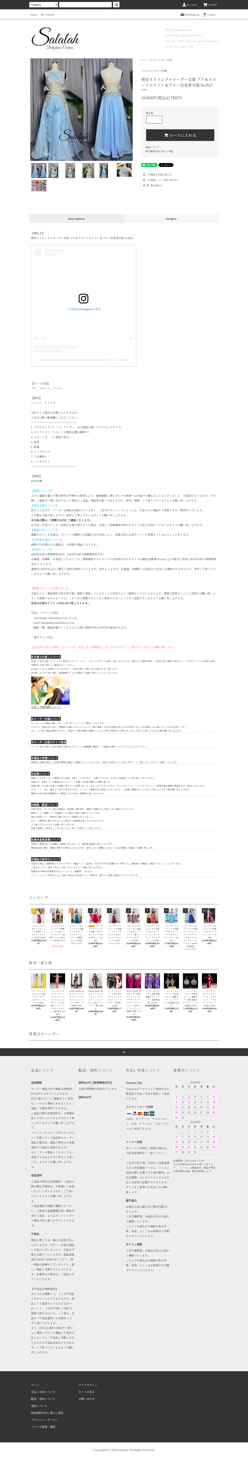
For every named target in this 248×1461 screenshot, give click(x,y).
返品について (152, 147)
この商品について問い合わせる (162, 179)
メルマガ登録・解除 (43, 1427)
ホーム (144, 59)
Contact (211, 14)
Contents (49, 14)
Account (191, 4)
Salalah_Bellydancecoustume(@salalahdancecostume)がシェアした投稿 (83, 359)
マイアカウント (87, 1385)
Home (33, 14)
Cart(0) (212, 4)
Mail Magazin (192, 14)
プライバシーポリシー (44, 1420)
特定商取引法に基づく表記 (159, 151)
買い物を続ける (154, 185)
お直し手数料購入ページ (46, 707)
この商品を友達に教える (159, 174)
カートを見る (86, 1392)
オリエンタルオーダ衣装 (161, 59)
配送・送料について (43, 1399)
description (76, 218)
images (171, 218)
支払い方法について (43, 1392)
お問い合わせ (86, 1399)
